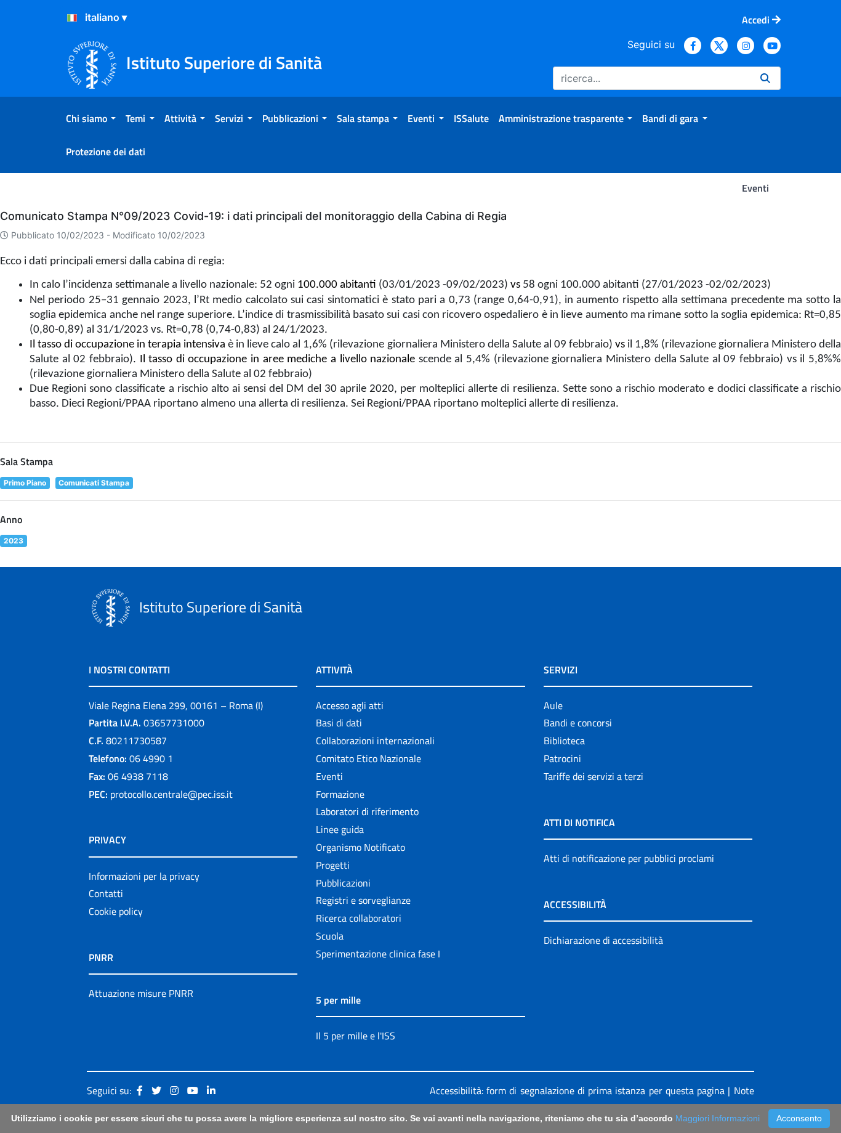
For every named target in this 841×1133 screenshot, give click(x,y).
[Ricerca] (765, 78)
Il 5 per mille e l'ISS (355, 1035)
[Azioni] (72, 18)
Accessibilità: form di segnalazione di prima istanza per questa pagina (577, 1090)
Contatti (106, 893)
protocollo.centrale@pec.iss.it (171, 794)
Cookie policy (116, 911)
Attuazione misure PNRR (141, 993)
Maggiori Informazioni (717, 1118)
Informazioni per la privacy (144, 876)
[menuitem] (91, 118)
